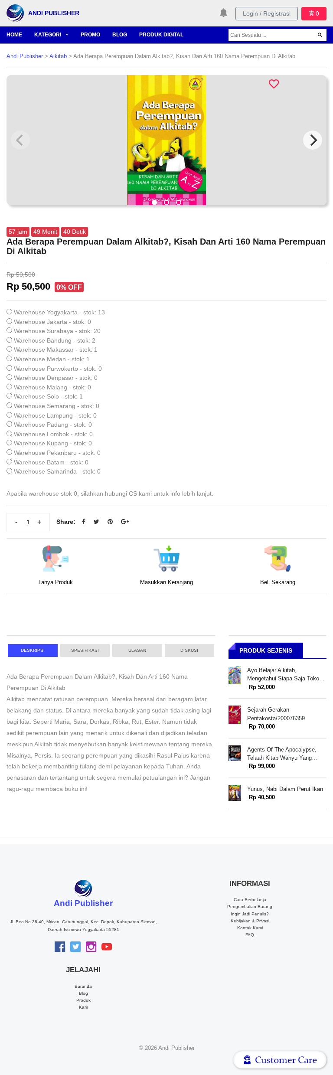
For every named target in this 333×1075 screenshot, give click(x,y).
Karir (83, 1007)
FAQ (249, 934)
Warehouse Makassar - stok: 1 (56, 349)
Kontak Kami (250, 927)
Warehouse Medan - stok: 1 (52, 359)
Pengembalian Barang (249, 906)
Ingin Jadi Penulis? (250, 914)
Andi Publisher (25, 56)
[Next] (312, 140)
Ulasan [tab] (137, 650)
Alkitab (58, 56)
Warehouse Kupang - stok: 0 (53, 443)
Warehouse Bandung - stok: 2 (54, 340)
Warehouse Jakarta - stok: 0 (52, 321)
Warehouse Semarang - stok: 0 (56, 405)
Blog (83, 993)
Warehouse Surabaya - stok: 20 (57, 330)
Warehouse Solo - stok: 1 (48, 396)
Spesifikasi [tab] (85, 650)
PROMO (90, 34)
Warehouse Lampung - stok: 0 (55, 415)
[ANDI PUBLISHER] (15, 12)
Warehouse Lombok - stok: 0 (53, 434)
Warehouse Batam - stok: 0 (51, 462)
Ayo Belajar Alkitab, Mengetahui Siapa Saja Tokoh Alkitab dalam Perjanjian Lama (285, 678)
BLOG (119, 34)
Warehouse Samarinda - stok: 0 (57, 471)
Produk (83, 1000)
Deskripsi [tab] (33, 650)
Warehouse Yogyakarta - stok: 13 (59, 312)
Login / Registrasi (267, 13)
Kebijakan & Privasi (250, 920)
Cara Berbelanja (250, 899)
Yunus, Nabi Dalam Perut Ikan (285, 789)
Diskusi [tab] (189, 650)
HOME (14, 34)
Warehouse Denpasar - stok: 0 (56, 377)
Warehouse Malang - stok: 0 (52, 387)
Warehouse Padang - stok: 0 (53, 424)
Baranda (83, 986)
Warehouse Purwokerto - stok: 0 (58, 368)
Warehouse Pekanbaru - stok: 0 (57, 452)
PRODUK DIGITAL (161, 34)
